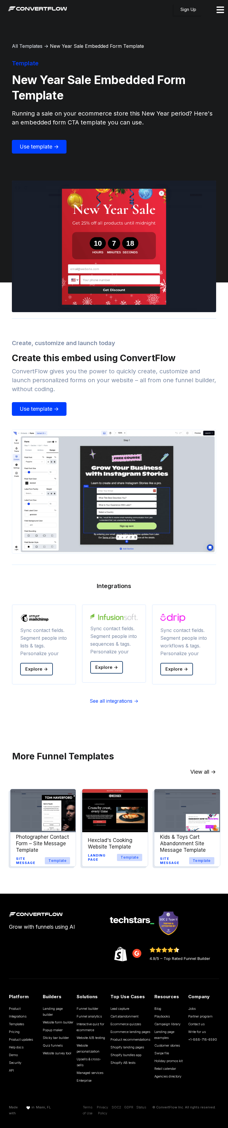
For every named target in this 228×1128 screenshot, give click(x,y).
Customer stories (167, 1045)
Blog (157, 1009)
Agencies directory (167, 1076)
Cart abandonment (124, 1016)
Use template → (39, 146)
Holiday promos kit (168, 1061)
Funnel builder (87, 1009)
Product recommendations (130, 1039)
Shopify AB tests (122, 1063)
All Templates (27, 46)
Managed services (90, 1073)
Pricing (14, 1032)
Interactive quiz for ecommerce (90, 1027)
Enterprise (84, 1080)
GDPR (128, 1107)
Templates (16, 1024)
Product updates (21, 1039)
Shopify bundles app (125, 1055)
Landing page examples (164, 1035)
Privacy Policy (102, 1110)
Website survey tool (57, 1053)
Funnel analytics (89, 1016)
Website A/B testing (91, 1038)
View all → (203, 772)
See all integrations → (114, 701)
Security (15, 1063)
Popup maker (53, 1030)
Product (14, 1009)
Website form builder (58, 1022)
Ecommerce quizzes (125, 1024)
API (11, 1070)
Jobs (192, 1009)
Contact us (196, 1024)
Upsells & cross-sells (89, 1062)
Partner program (200, 1016)
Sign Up (188, 9)
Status (141, 1107)
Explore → (36, 669)
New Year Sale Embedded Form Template (97, 46)
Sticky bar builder (56, 1038)
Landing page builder (53, 1012)
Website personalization (88, 1048)
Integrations (17, 1016)
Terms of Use (87, 1110)
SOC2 (116, 1107)
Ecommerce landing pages (130, 1032)
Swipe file (161, 1053)
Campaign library (167, 1024)
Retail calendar (165, 1069)
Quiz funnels (53, 1045)
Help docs (16, 1047)
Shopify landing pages (127, 1047)
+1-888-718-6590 (202, 1039)
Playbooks (162, 1016)
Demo (13, 1055)
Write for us (197, 1032)
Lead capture (119, 1009)
